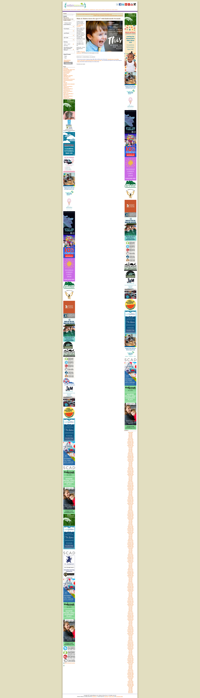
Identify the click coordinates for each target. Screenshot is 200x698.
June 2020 (130, 521)
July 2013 (130, 621)
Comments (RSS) (119, 696)
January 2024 (130, 469)
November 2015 (130, 587)
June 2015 (130, 593)
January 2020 (130, 527)
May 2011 (130, 652)
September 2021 (130, 503)
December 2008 (130, 684)
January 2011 (130, 657)
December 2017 (130, 557)
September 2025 (130, 445)
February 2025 (130, 453)
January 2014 (130, 614)
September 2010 (130, 662)
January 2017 (130, 570)
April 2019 (130, 538)
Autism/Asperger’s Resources (69, 79)
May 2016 (130, 580)
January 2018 (130, 556)
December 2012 (130, 629)
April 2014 (130, 610)
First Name (69, 28)
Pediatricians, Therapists (68, 75)
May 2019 (130, 537)
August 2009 (130, 678)
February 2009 (130, 681)
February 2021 (130, 511)
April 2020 (130, 523)
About (64, 9)
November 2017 (130, 558)
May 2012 (130, 638)
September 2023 (130, 474)
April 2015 (130, 596)
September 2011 (130, 647)
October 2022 (130, 487)
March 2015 (130, 597)
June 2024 (130, 463)
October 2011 (130, 646)
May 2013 (130, 623)
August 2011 (130, 649)
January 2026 (130, 440)
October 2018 (130, 545)
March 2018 (130, 553)
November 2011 (131, 645)
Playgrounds (65, 68)
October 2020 (130, 516)
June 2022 (130, 492)
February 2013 (130, 627)
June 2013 (130, 622)
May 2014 (130, 609)
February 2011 (130, 656)
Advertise (68, 9)
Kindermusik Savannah (90, 60)
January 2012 (130, 643)
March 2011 (130, 655)
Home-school (114, 9)
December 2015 (130, 586)
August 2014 (130, 605)
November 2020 (130, 515)
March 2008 (130, 691)
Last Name (69, 33)
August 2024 (130, 461)
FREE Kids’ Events (66, 76)
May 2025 (130, 450)
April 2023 (130, 480)
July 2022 (130, 491)
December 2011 (131, 644)
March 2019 (130, 539)
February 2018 (130, 555)
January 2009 (130, 682)
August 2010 (130, 663)
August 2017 (130, 562)
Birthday (69, 42)
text (65, 57)
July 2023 (130, 476)
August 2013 (130, 620)
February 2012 (130, 641)
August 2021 (130, 504)
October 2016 (130, 574)
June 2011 (130, 651)
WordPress (94, 696)
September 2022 (130, 488)
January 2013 (130, 628)
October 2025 (130, 444)
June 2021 (130, 506)
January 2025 (130, 455)
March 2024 (130, 467)
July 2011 (130, 650)
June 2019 (130, 535)
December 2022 (130, 485)
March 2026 (130, 438)
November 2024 (130, 457)
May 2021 (130, 508)
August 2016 (130, 576)
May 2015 (130, 594)
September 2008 (130, 685)
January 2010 (130, 672)
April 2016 (130, 581)
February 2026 (130, 439)
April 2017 (130, 567)
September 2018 (130, 546)
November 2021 (130, 500)
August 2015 (130, 591)
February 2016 (130, 584)
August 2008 (130, 686)
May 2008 (130, 690)
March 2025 (130, 452)
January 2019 (130, 541)
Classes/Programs (110, 59)
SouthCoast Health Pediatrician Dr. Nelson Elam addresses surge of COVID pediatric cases (94, 14)
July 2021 (130, 505)
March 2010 (130, 669)
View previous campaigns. (67, 60)
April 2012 (130, 639)
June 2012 (130, 637)
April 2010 (130, 668)
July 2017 (130, 563)
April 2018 (130, 552)
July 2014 (130, 606)
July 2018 (130, 549)
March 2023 (130, 481)
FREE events (73, 9)
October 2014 (130, 603)
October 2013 (130, 617)
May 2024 (130, 464)
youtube (132, 4)
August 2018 (130, 547)
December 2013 (130, 615)
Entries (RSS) (111, 696)
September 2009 (130, 676)
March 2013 (130, 626)
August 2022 (130, 490)
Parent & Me (108, 9)
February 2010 (130, 670)
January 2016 (130, 585)
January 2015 (130, 599)
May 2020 (130, 522)
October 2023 (130, 473)
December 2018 (130, 543)
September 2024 (130, 459)
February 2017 (130, 569)
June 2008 (130, 688)
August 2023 (130, 475)
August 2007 (130, 692)
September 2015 (130, 590)
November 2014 (130, 602)
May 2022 (130, 493)
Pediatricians (92, 9)
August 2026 (130, 432)
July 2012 (130, 635)
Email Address (69, 24)
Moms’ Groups (66, 73)
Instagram (134, 4)
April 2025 (130, 451)
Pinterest (129, 4)
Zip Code (69, 37)
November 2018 (130, 544)
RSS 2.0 (78, 61)
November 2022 (130, 486)
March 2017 (130, 568)
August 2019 (130, 533)
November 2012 (130, 631)
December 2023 (130, 470)
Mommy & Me (66, 77)
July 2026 (130, 433)
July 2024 (130, 462)
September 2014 (130, 604)
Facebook (120, 4)
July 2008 (130, 687)
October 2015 (130, 588)
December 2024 (130, 456)
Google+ (126, 4)
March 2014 (130, 611)
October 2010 (130, 661)
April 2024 (130, 465)
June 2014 (130, 608)
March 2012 (130, 640)
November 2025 (130, 443)
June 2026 (130, 434)
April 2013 (130, 625)
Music (101, 60)
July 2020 (130, 520)
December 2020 (130, 514)
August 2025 (130, 446)
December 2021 (130, 499)
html (66, 56)
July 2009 (130, 679)
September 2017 (130, 561)
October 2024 (130, 458)
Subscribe (117, 4)
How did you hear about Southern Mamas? (69, 48)
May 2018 (130, 551)
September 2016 (130, 575)
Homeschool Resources (67, 80)
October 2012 (130, 632)
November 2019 (130, 529)
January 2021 (130, 512)
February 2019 (130, 540)
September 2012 (130, 633)
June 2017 (130, 564)
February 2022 (130, 497)
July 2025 (130, 447)
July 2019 (130, 534)
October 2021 (130, 502)
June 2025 (130, 449)
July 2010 (130, 664)
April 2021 (130, 509)
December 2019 (130, 528)
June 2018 (130, 550)
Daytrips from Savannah (67, 98)
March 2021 (130, 510)
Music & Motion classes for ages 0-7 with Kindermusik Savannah (98, 18)
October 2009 (130, 675)
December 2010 (130, 658)
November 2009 (130, 674)
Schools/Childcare (85, 9)
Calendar (79, 9)
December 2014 (130, 600)
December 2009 (130, 673)
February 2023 (130, 482)
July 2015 (130, 592)
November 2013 (130, 616)
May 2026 (130, 435)
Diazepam (106, 696)
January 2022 (130, 498)
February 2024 (130, 468)
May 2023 (130, 479)
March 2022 (130, 496)
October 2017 (130, 559)
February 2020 (130, 526)
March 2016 (130, 582)
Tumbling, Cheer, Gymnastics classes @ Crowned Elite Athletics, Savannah (107, 15)
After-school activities (100, 9)
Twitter (123, 4)
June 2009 (130, 680)
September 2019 (130, 532)
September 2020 (130, 517)
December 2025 (130, 441)
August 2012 (130, 634)
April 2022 (130, 494)
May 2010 (130, 667)
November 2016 (130, 573)
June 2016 (130, 579)
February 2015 (130, 598)
